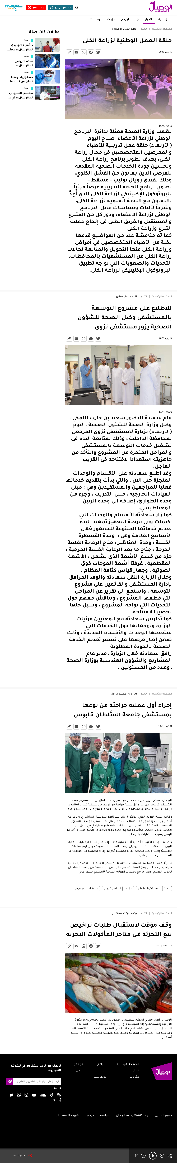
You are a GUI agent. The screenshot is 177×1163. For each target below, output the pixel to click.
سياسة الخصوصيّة (97, 1115)
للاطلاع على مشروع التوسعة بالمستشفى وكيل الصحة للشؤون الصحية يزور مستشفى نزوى (123, 297)
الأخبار (148, 19)
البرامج (125, 19)
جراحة (129, 888)
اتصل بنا (77, 1070)
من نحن (78, 1064)
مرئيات (111, 19)
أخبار (136, 1070)
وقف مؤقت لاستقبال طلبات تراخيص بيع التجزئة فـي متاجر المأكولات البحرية (123, 913)
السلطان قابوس (112, 888)
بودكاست (95, 19)
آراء (137, 19)
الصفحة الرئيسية (162, 29)
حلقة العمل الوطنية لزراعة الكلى (123, 29)
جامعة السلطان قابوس (86, 888)
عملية (167, 888)
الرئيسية (163, 19)
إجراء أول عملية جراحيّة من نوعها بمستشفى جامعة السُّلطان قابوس (123, 694)
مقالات (134, 1077)
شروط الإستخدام (68, 1115)
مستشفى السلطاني (148, 888)
